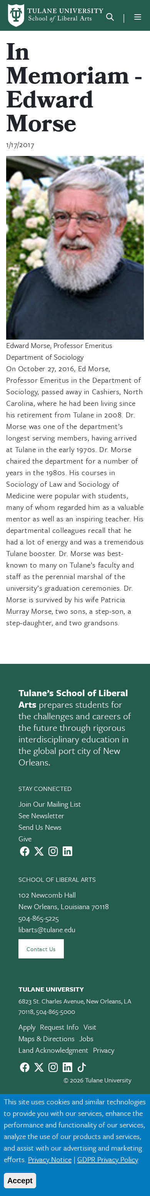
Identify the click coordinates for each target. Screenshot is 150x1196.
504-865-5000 (55, 1011)
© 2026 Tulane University (97, 1080)
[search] (110, 18)
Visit (90, 1027)
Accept (20, 1180)
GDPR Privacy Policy (107, 1159)
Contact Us (41, 949)
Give (25, 838)
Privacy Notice (50, 1159)
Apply (26, 1027)
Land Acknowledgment (53, 1050)
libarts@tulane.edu (46, 929)
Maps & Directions (46, 1038)
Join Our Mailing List (49, 804)
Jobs (86, 1038)
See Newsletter (41, 815)
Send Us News (40, 827)
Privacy (103, 1050)
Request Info (59, 1027)
